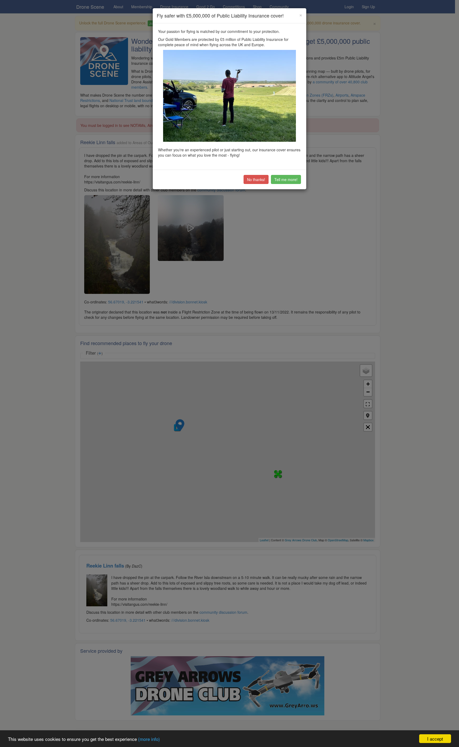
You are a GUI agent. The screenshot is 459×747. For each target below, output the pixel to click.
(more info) (149, 739)
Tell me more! (286, 179)
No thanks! (256, 179)
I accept (435, 738)
